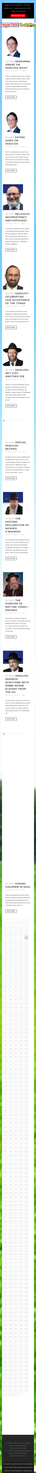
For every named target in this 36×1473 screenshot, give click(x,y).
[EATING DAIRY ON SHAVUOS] (13, 120)
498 (21, 1329)
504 (26, 1333)
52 (16, 962)
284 (26, 1152)
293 (21, 1160)
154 (26, 1044)
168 (21, 1057)
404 (26, 1250)
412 (15, 1259)
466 (10, 1304)
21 (10, 937)
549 (26, 1370)
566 (10, 1386)
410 (5, 1259)
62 (16, 970)
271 (10, 1143)
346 (10, 1205)
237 (15, 1114)
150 (5, 1044)
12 (16, 929)
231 (10, 1110)
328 (21, 1189)
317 (15, 1180)
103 (21, 1003)
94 (26, 995)
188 (21, 1073)
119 (26, 1016)
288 (21, 1156)
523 (21, 1349)
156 (10, 1049)
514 (26, 1341)
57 (16, 966)
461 (10, 1300)
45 (5, 958)
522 (15, 1349)
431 (10, 1275)
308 (21, 1172)
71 (10, 979)
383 (21, 1234)
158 (21, 1049)
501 (10, 1333)
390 (5, 1242)
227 (15, 1106)
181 (10, 1069)
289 (26, 1156)
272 (15, 1143)
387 (15, 1238)
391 (10, 1242)
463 (21, 1300)
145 (5, 1040)
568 (21, 1386)
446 (10, 1287)
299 (26, 1164)
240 (5, 1119)
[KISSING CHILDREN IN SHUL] (13, 804)
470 (5, 1308)
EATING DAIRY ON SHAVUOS (15, 140)
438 (21, 1279)
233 (21, 1110)
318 (21, 1180)
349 (26, 1205)
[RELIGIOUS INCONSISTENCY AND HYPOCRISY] (13, 195)
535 (5, 1361)
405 (5, 1254)
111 (10, 1012)
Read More (11, 97)
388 (21, 1238)
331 (10, 1193)
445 (5, 1287)
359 (26, 1213)
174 (26, 1061)
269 (26, 1139)
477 (15, 1312)
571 (10, 1390)
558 (21, 1378)
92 (16, 995)
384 (26, 1234)
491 (10, 1324)
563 (21, 1382)
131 (10, 1028)
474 (26, 1308)
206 (10, 1090)
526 (10, 1353)
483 (21, 1316)
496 (10, 1329)
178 (21, 1065)
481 (10, 1316)
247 (15, 1123)
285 (5, 1156)
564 (26, 1382)
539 (26, 1361)
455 (5, 1296)
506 (10, 1337)
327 (15, 1189)
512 (15, 1341)
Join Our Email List (18, 15)
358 (21, 1213)
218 (21, 1098)
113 (21, 1012)
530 (5, 1357)
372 (15, 1226)
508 (21, 1337)
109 (26, 1007)
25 (5, 942)
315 (5, 1180)
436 (10, 1279)
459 (26, 1296)
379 (26, 1230)
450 (5, 1291)
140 (5, 1036)
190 (5, 1077)
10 (5, 929)
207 (15, 1090)
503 (21, 1333)
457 (15, 1296)
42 (16, 954)
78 (21, 983)
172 (15, 1061)
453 (21, 1291)
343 (21, 1201)
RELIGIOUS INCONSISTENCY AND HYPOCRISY (17, 217)
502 (15, 1333)
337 (15, 1197)
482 (15, 1316)
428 (21, 1271)
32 (16, 946)
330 (5, 1193)
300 (5, 1168)
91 (10, 995)
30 (5, 946)
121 (10, 1020)
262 (15, 1135)
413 (21, 1259)
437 (15, 1279)
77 (16, 983)
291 (10, 1160)
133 (21, 1028)
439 (26, 1279)
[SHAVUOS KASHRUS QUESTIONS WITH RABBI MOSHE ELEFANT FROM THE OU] (13, 659)
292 (15, 1160)
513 (21, 1341)
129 (26, 1024)
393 (21, 1242)
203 (21, 1086)
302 (15, 1168)
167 (15, 1057)
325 (5, 1189)
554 (26, 1374)
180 (5, 1069)
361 (10, 1217)
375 (5, 1230)
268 (21, 1139)
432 (15, 1275)
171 (10, 1061)
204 (26, 1086)
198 (21, 1082)
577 (15, 1394)
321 (10, 1184)
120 (5, 1020)
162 (15, 1053)
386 (10, 1238)
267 (15, 1139)
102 (15, 1003)
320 (5, 1184)
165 (5, 1057)
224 (26, 1102)
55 (5, 966)
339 (26, 1197)
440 (5, 1283)
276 (10, 1147)
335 (5, 1197)
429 (26, 1271)
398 (21, 1246)
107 (15, 1007)
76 (10, 983)
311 (10, 1176)
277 (15, 1147)
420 (5, 1267)
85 (5, 991)
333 (21, 1193)
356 (10, 1213)
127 (15, 1024)
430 (5, 1275)
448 (21, 1287)
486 (10, 1320)
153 (21, 1044)
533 (21, 1357)
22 (16, 937)
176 (10, 1065)
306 (10, 1172)
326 (10, 1189)
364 (26, 1217)
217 (15, 1098)
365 (5, 1221)
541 (10, 1366)
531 (10, 1357)
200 (5, 1086)
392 (15, 1242)
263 (21, 1135)
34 (26, 946)
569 (26, 1386)
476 (10, 1312)
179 (26, 1065)
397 (15, 1246)
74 (26, 979)
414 (26, 1259)
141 (10, 1036)
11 (10, 929)
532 (15, 1357)
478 (21, 1312)
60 (5, 970)
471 (10, 1308)
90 (5, 995)
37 (16, 950)
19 (26, 933)
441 (10, 1283)
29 (26, 942)
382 (15, 1234)
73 (21, 979)
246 (10, 1123)
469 (26, 1304)
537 (15, 1361)
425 (5, 1271)
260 (5, 1135)
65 (5, 974)
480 (5, 1316)
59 (26, 966)
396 (10, 1246)
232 (15, 1110)
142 (15, 1036)
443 (21, 1283)
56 (10, 966)
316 (10, 1180)
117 (15, 1016)
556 (10, 1378)
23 (21, 937)
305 (5, 1172)
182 (15, 1069)
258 (21, 1131)
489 (26, 1320)
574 (26, 1390)
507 (15, 1337)
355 (5, 1213)
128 (21, 1024)
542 (15, 1366)
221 (10, 1102)
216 (10, 1098)
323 (21, 1184)
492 (15, 1324)
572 (15, 1390)
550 (5, 1374)
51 (10, 962)
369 (26, 1221)
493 (21, 1324)
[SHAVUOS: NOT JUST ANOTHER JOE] (13, 351)
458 (21, 1296)
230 (5, 1110)
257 (15, 1131)
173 (21, 1061)
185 (5, 1073)
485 (5, 1320)
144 (26, 1036)
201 (10, 1086)
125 (5, 1024)
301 (10, 1168)
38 (21, 950)
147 (15, 1040)
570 (5, 1390)
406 (10, 1254)
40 (5, 954)
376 (10, 1230)
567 (15, 1386)
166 (10, 1057)
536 (10, 1361)
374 (26, 1226)
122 (15, 1020)
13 (21, 929)
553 (21, 1374)
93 (21, 995)
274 (26, 1143)
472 (15, 1308)
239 (26, 1114)
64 (26, 970)
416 (10, 1263)
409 (26, 1254)
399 (26, 1246)
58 (21, 966)
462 (15, 1300)
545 (5, 1370)
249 (26, 1123)
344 (26, 1201)
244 (26, 1119)
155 (5, 1049)
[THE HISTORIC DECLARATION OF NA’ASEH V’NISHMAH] (13, 501)
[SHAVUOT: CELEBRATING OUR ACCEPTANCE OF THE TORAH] (13, 275)
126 (10, 1024)
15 (5, 933)
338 (21, 1197)
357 (15, 1213)
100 (5, 1003)
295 (5, 1164)
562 (15, 1382)
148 (21, 1040)
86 (10, 991)
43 (21, 954)
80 (5, 987)
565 (5, 1386)
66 (10, 974)
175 (5, 1065)
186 (10, 1073)
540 (5, 1366)
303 (21, 1168)
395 (5, 1246)
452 (15, 1291)
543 (21, 1366)
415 (5, 1263)
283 (21, 1152)
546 (10, 1370)
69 (26, 974)
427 (15, 1271)
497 (15, 1329)
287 (15, 1156)
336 (10, 1197)
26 (10, 942)
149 (26, 1040)
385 (5, 1238)
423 (21, 1267)
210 (5, 1094)
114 (26, 1012)
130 (5, 1028)
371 (10, 1226)
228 (21, 1106)
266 (10, 1139)
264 (26, 1135)
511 (10, 1341)
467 (15, 1304)
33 (21, 946)
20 (5, 937)
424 (26, 1267)
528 (21, 1353)
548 (21, 1370)
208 (21, 1090)
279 (26, 1147)
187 (15, 1073)
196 (10, 1082)
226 (10, 1106)
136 (10, 1032)
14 (26, 929)
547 (15, 1370)
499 (26, 1329)
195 (5, 1082)
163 (21, 1053)
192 (15, 1077)
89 (26, 991)
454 (26, 1291)
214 (26, 1094)
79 (26, 983)
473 (21, 1308)
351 (10, 1209)
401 (10, 1250)
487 (15, 1320)
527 (15, 1353)
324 (26, 1184)
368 (21, 1221)
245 (5, 1123)
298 (21, 1164)
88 (21, 991)
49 (26, 958)
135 (5, 1032)
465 (5, 1304)
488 (21, 1320)
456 (10, 1296)
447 (15, 1287)
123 (21, 1020)
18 (21, 933)
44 (26, 954)
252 (15, 1127)
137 (15, 1032)
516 (10, 1345)
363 (21, 1217)
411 (10, 1259)
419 (26, 1263)
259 (26, 1131)
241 (10, 1119)
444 (26, 1283)
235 (5, 1114)
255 (5, 1131)
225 (5, 1106)
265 (5, 1139)
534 (26, 1357)
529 (26, 1353)
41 (10, 954)
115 (5, 1016)
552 (15, 1374)
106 (10, 1007)
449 (26, 1287)
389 (26, 1238)
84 (26, 987)
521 (10, 1349)
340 (5, 1201)
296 (10, 1164)
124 (26, 1020)
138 (21, 1032)
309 (26, 1172)
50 (5, 962)
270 (5, 1143)
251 (10, 1127)
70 (5, 979)
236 (10, 1114)
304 (26, 1168)
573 (21, 1390)
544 (26, 1366)
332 (15, 1193)
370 (5, 1226)
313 (21, 1176)
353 (21, 1209)
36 (10, 950)
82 (16, 987)
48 (21, 958)
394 (26, 1242)
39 (26, 950)
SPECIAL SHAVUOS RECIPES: (15, 445)
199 (26, 1082)
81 (10, 987)
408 (21, 1254)
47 (16, 958)
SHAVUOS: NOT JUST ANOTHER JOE (17, 373)
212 (15, 1094)
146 (10, 1040)
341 (10, 1201)
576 (10, 1394)
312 (15, 1176)
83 (21, 987)
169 (26, 1057)
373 (21, 1226)
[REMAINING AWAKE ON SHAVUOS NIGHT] (13, 44)
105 (5, 1007)
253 (21, 1127)
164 (26, 1053)
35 (5, 950)
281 (10, 1152)
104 (26, 1003)
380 (5, 1234)
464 (26, 1300)
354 (26, 1209)
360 (5, 1217)
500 (5, 1333)
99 (26, 999)
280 (5, 1152)
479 (26, 1312)
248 (21, 1123)
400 (5, 1250)
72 (16, 979)
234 (26, 1110)
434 (26, 1275)
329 (26, 1189)
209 (26, 1090)
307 (15, 1172)
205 (5, 1090)
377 (15, 1230)
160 (5, 1053)
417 (15, 1263)
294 (26, 1160)
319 (26, 1180)
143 (21, 1036)
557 (15, 1378)
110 (5, 1012)
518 (21, 1345)
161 (10, 1053)
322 (15, 1184)
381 (10, 1234)
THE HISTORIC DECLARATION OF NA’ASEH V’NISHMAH (17, 525)
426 (10, 1271)
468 (21, 1304)
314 (26, 1176)
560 (5, 1382)
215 (5, 1098)
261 (10, 1135)
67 (16, 974)
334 (26, 1193)
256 (10, 1131)
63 (21, 970)
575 (5, 1394)
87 (16, 991)
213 (21, 1094)
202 (15, 1086)
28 (21, 942)
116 (10, 1016)
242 (15, 1119)
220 (5, 1102)
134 (26, 1028)
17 (16, 933)
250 (5, 1127)
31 (10, 946)
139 (26, 1032)
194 (26, 1077)
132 (15, 1028)
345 (5, 1205)
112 (15, 1012)
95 (5, 999)
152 (15, 1044)
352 (15, 1209)
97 (16, 999)
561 (10, 1382)
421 (10, 1267)
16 (10, 933)
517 (15, 1345)
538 (21, 1361)
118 (21, 1016)
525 (5, 1353)
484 (26, 1316)
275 (5, 1147)
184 (26, 1069)
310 (5, 1176)
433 (21, 1275)
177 (15, 1065)
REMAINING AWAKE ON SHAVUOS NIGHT (17, 64)
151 (10, 1044)
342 (15, 1201)
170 (5, 1061)
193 (21, 1077)
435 (5, 1279)
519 (26, 1345)
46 (10, 958)
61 (10, 970)
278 (21, 1147)
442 (15, 1283)
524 (26, 1349)
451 (10, 1291)
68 (21, 974)
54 (26, 962)
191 (10, 1077)
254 (26, 1127)
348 (21, 1205)
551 (10, 1374)
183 (21, 1069)
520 (5, 1349)
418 (21, 1263)
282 (15, 1152)
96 (10, 999)
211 (10, 1094)
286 (10, 1156)
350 (5, 1209)
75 (5, 983)
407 (15, 1254)
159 (26, 1049)
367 (15, 1221)
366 (10, 1221)
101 (10, 1003)
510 (5, 1341)
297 (15, 1164)
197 (15, 1082)
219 (26, 1098)
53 (21, 962)
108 (21, 1007)
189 (26, 1073)
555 (5, 1378)
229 (26, 1106)
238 (21, 1114)
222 (15, 1102)
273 (21, 1143)
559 (26, 1378)
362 (15, 1217)
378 (21, 1230)
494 (26, 1324)
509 (26, 1337)
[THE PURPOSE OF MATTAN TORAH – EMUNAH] (13, 582)
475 (5, 1312)
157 (15, 1049)
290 (5, 1160)
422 (15, 1267)
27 (16, 942)
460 (5, 1300)
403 (21, 1250)
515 (5, 1345)
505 (5, 1337)
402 (15, 1250)
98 (21, 999)
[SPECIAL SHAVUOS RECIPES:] (13, 427)
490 (5, 1324)
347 (15, 1205)
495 (5, 1329)
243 (21, 1119)
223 (21, 1102)
